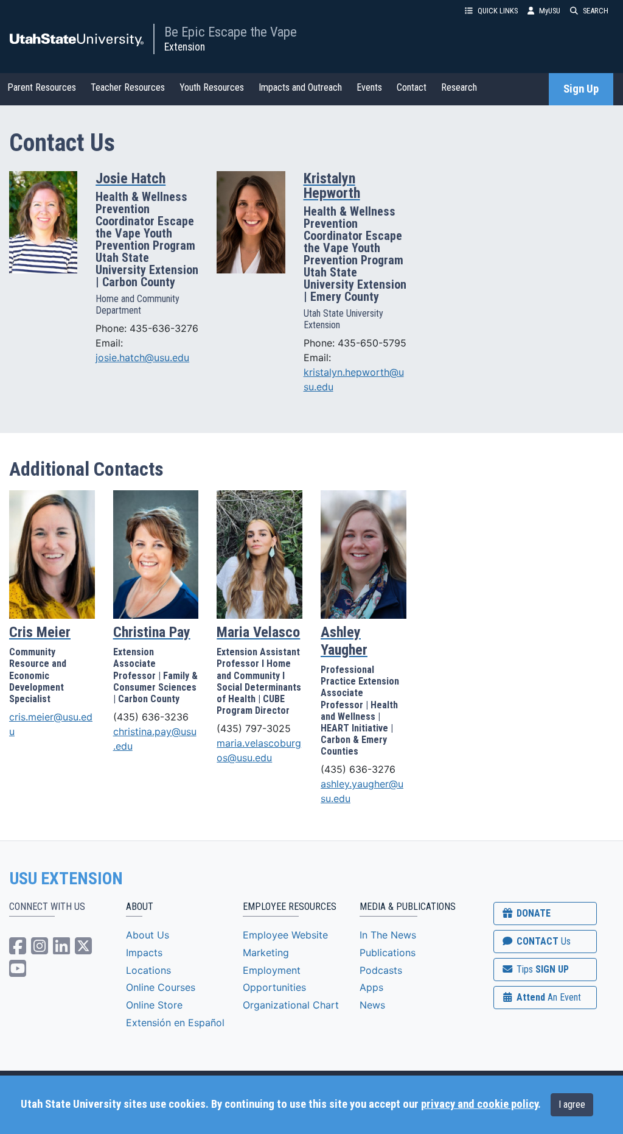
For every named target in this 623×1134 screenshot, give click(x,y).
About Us (147, 935)
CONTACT (542, 941)
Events (369, 87)
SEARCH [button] (595, 10)
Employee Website (285, 935)
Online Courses (160, 987)
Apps (371, 987)
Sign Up (581, 89)
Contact (411, 87)
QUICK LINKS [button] (498, 10)
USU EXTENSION (66, 878)
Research (459, 87)
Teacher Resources (128, 87)
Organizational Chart (291, 1005)
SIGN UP (541, 969)
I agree (572, 1104)
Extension (184, 47)
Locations (148, 970)
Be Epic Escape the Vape (230, 32)
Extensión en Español (175, 1022)
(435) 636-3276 (358, 769)
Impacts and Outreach (300, 87)
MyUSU (549, 10)
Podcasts (381, 970)
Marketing (266, 952)
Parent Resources (41, 87)
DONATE (532, 913)
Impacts (144, 952)
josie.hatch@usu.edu (142, 357)
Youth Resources (211, 87)
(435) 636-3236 (151, 717)
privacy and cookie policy (479, 1104)
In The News (388, 935)
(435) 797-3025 (254, 728)
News (372, 1005)
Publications (388, 952)
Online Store (154, 1005)
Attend (547, 997)
